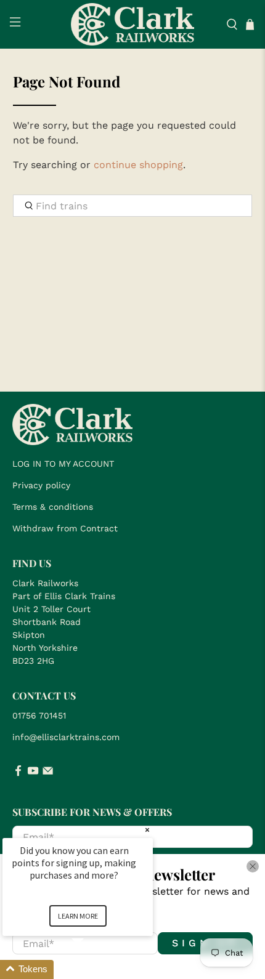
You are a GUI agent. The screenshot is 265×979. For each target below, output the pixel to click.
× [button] (147, 830)
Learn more (78, 916)
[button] (92, 969)
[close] (253, 866)
